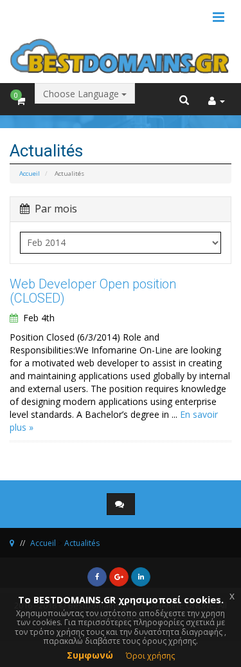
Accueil (29, 173)
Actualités (82, 543)
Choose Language (82, 94)
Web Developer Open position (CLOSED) (93, 291)
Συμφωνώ (90, 655)
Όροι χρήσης (150, 655)
